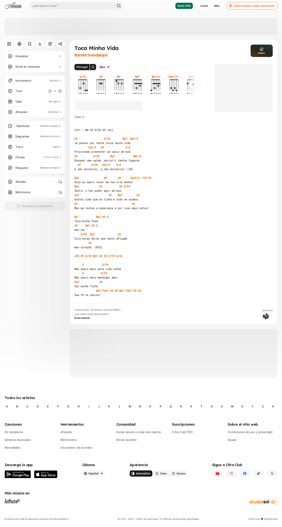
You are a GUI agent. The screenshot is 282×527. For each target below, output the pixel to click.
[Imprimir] (19, 44)
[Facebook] (245, 473)
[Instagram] (231, 473)
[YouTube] (217, 473)
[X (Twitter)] (272, 473)
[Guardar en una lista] (29, 44)
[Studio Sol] (263, 502)
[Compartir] (60, 44)
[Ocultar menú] (9, 44)
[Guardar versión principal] (93, 67)
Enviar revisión (82, 318)
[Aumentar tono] (60, 91)
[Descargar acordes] (39, 44)
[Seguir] (193, 84)
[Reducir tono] (50, 91)
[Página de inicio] (13, 5)
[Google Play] (18, 474)
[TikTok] (258, 473)
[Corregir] (50, 44)
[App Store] (46, 474)
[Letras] (12, 501)
